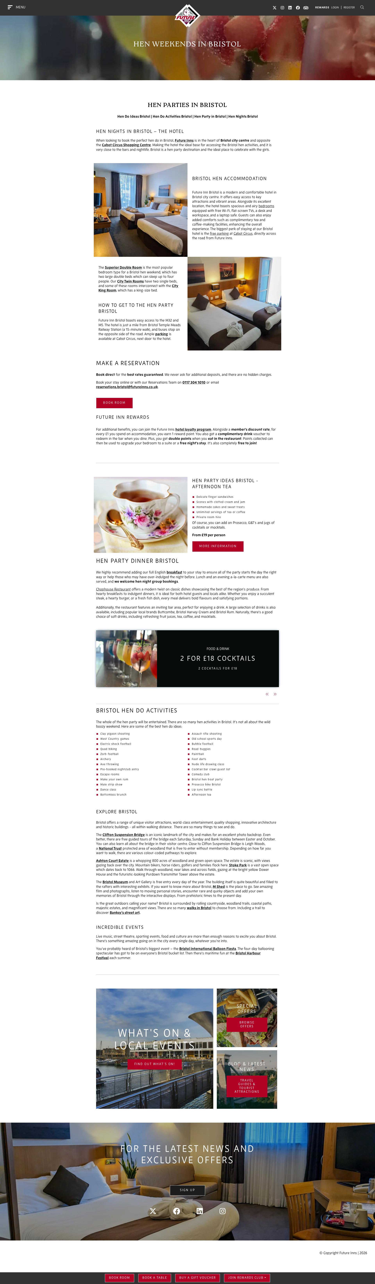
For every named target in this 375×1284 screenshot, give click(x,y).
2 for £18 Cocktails (218, 658)
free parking (219, 234)
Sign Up (187, 1190)
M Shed (219, 887)
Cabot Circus (243, 234)
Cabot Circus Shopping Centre (126, 145)
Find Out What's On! (154, 1064)
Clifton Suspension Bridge (124, 835)
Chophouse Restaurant (113, 589)
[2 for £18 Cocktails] (126, 658)
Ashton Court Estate (112, 861)
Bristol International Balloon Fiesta (207, 949)
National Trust (110, 849)
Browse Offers (246, 1024)
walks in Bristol (199, 908)
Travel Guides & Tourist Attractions (247, 1086)
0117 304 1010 (193, 383)
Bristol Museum (115, 882)
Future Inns (184, 141)
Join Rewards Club (245, 1278)
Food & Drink (218, 649)
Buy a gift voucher (197, 1278)
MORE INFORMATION (218, 546)
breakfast (174, 572)
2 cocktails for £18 (218, 668)
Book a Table (154, 1278)
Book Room (114, 403)
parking (161, 334)
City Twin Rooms (130, 282)
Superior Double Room (123, 268)
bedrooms (266, 206)
